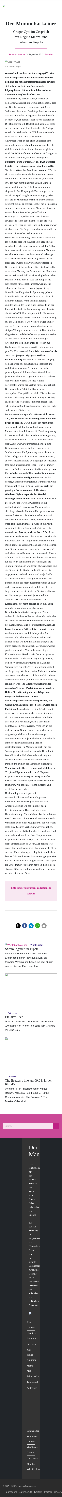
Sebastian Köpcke (17, 54)
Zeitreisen (32, 1387)
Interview (49, 54)
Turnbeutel (32, 1382)
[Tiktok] (30, 1422)
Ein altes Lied (14, 1017)
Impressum (11, 1492)
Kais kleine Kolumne (31, 1354)
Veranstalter (33, 1430)
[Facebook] (30, 1398)
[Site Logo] (19, 7)
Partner (48, 1492)
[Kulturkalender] (48, 7)
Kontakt (38, 1492)
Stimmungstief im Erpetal (22, 949)
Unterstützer (33, 1458)
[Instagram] (30, 1416)
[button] (18, 925)
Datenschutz (25, 1492)
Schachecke (33, 1376)
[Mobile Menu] (55, 7)
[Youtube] (30, 1410)
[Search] (56, 1126)
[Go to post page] (17, 945)
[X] (30, 1404)
